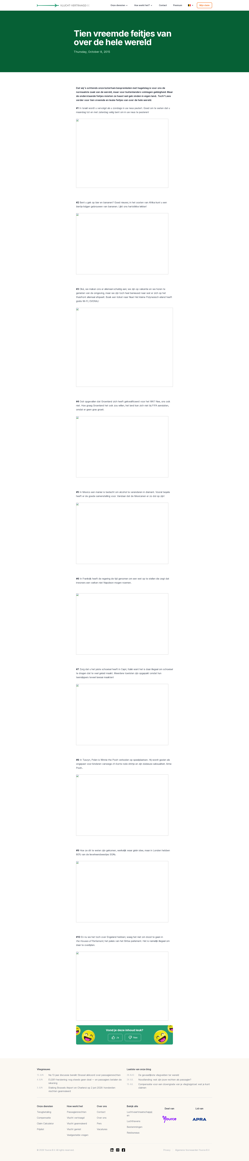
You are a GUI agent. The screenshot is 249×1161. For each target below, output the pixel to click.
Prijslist (40, 1129)
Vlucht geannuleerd (77, 1123)
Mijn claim (204, 5)
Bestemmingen (134, 1126)
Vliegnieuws (43, 1069)
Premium (177, 5)
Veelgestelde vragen (77, 1135)
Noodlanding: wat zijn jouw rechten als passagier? (164, 1079)
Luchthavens (133, 1121)
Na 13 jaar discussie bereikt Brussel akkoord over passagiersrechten (84, 1075)
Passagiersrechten (76, 1112)
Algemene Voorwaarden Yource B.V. (192, 1150)
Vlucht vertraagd (76, 1117)
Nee (135, 1037)
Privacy (166, 1150)
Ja (117, 1037)
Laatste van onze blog (139, 1069)
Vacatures (102, 1129)
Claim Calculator (45, 1123)
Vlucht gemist (74, 1129)
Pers (99, 1123)
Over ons (101, 1117)
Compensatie (44, 1117)
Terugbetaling (44, 1112)
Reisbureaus (133, 1132)
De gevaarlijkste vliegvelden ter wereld (158, 1075)
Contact (163, 5)
